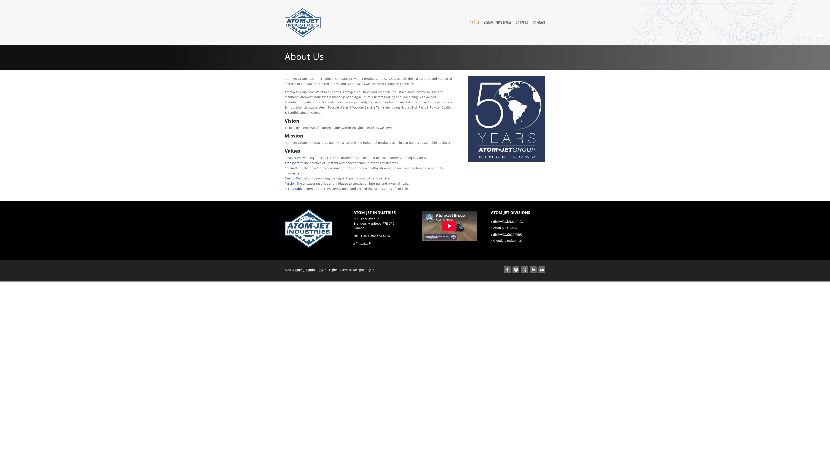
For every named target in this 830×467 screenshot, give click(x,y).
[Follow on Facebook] (507, 269)
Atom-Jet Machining (507, 234)
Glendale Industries (507, 240)
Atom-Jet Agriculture (508, 221)
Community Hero (497, 22)
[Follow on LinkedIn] (533, 269)
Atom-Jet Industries (309, 270)
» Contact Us (362, 243)
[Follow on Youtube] (541, 269)
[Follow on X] (524, 269)
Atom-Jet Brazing (505, 228)
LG (373, 270)
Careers (522, 22)
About (474, 22)
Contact (539, 22)
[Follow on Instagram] (515, 269)
